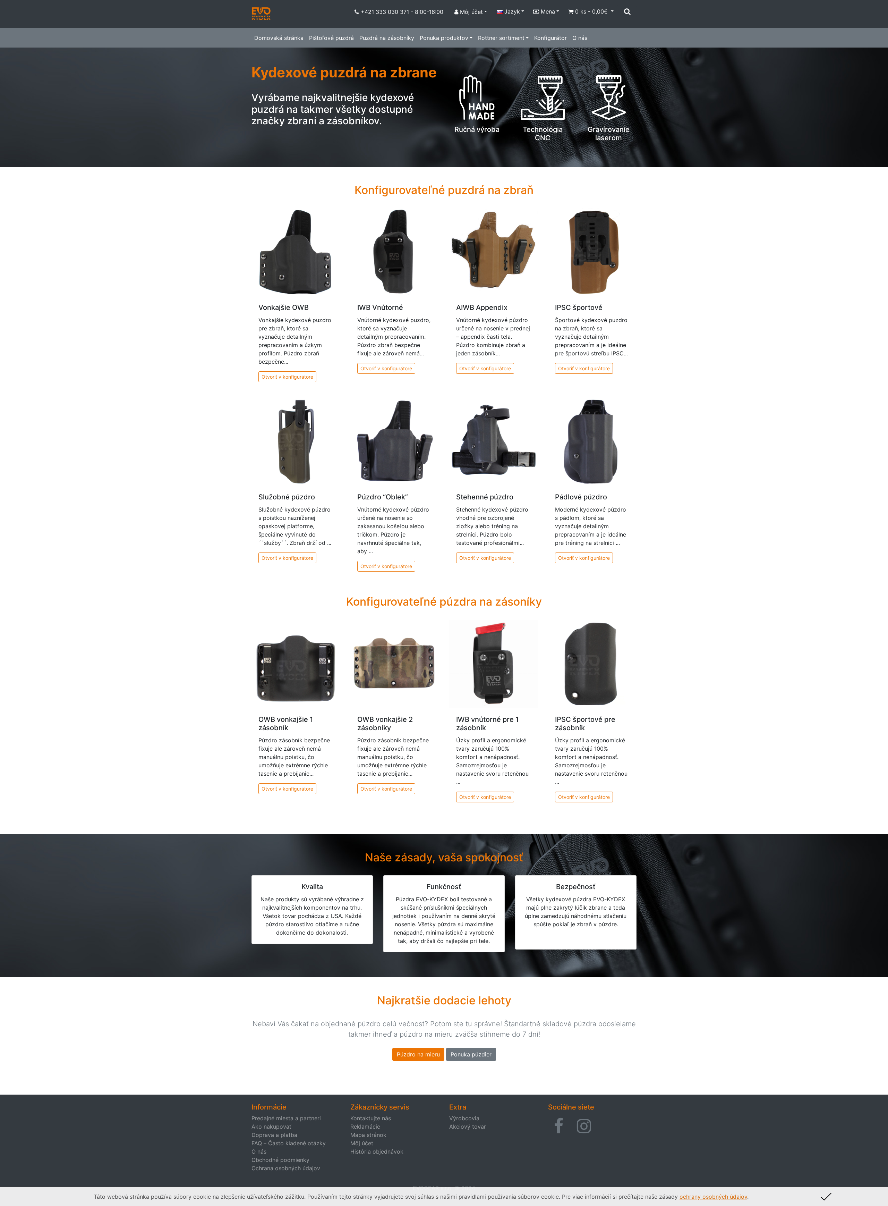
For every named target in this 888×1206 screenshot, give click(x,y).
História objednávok (376, 1151)
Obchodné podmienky (280, 1159)
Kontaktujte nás (370, 1118)
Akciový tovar (467, 1126)
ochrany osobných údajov (713, 1196)
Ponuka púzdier (471, 1054)
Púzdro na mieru (418, 1054)
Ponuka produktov (444, 37)
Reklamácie (365, 1126)
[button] (558, 1126)
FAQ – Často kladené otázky (288, 1143)
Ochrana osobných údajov (285, 1168)
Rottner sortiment (501, 37)
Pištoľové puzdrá (331, 37)
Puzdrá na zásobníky (386, 37)
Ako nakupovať (271, 1126)
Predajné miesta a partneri (286, 1118)
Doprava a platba (274, 1134)
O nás (579, 37)
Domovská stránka (279, 37)
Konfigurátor (550, 37)
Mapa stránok (368, 1134)
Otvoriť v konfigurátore (287, 377)
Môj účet (361, 1143)
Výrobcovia (464, 1118)
